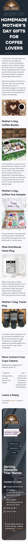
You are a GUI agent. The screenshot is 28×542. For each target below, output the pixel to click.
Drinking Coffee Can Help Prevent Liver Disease (7, 378)
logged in (13, 400)
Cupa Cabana (10, 53)
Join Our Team (11, 511)
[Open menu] (22, 5)
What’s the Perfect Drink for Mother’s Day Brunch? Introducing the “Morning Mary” (21, 380)
